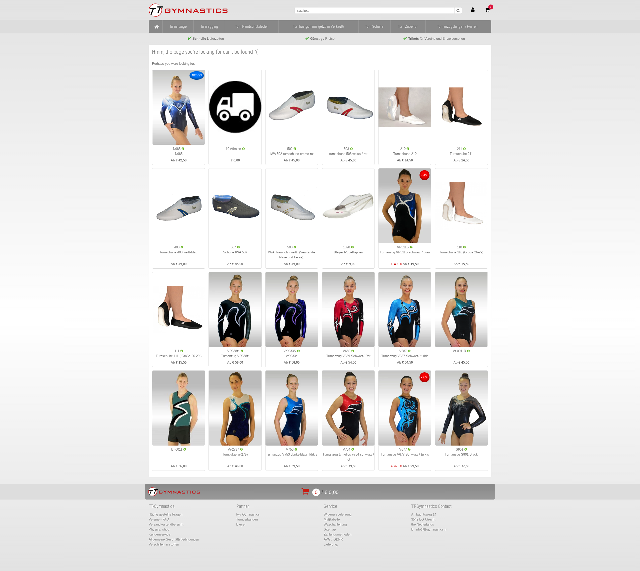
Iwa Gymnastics (248, 514)
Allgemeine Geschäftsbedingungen (174, 539)
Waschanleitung (335, 524)
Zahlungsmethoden (337, 534)
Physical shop (159, 529)
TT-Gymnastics (161, 506)
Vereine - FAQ (159, 519)
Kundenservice (159, 534)
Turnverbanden (247, 519)
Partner (242, 506)
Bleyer (241, 524)
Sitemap (330, 529)
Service (330, 506)
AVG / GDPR (333, 539)
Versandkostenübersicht (166, 524)
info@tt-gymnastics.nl (431, 529)
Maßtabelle (332, 519)
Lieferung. (331, 544)
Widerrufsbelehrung (338, 514)
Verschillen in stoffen (164, 544)
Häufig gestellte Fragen (165, 514)
